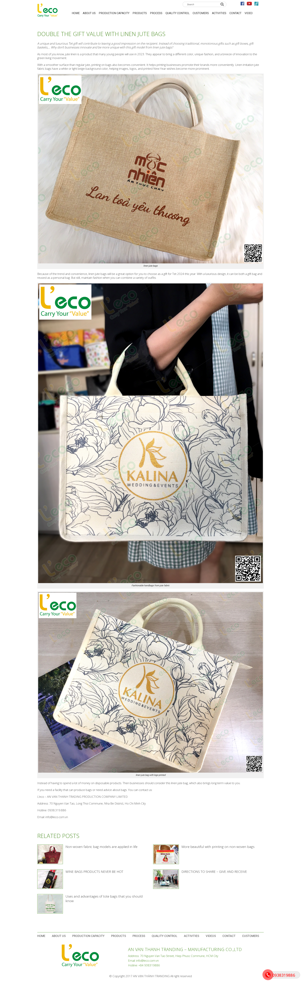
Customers (201, 13)
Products (140, 13)
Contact (235, 13)
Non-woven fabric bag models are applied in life (101, 846)
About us (89, 13)
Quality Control (177, 13)
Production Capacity (114, 13)
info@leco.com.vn (147, 961)
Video (249, 13)
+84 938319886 (149, 965)
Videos (211, 936)
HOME (76, 13)
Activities (219, 13)
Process (156, 13)
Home (41, 936)
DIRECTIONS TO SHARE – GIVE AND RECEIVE (214, 871)
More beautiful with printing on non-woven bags (218, 846)
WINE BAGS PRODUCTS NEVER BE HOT (94, 871)
